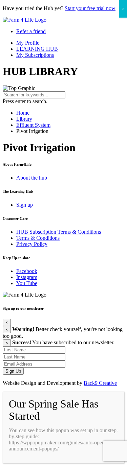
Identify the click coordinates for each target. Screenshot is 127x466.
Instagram (26, 277)
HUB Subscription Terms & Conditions (58, 232)
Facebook (26, 271)
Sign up (24, 205)
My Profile (27, 43)
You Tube (26, 283)
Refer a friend (31, 31)
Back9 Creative (100, 383)
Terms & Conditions (38, 238)
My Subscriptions (35, 55)
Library (24, 119)
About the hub (31, 178)
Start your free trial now (90, 8)
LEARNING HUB (37, 49)
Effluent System (33, 125)
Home (22, 113)
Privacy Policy (31, 244)
